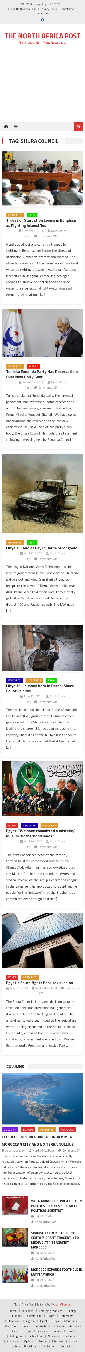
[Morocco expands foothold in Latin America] (15, 1274)
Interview (57, 1341)
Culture (57, 1331)
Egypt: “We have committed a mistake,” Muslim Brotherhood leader (40, 833)
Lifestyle (42, 1331)
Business (28, 1311)
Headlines (15, 215)
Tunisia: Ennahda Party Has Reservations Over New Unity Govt (42, 374)
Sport (70, 1331)
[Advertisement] (42, 86)
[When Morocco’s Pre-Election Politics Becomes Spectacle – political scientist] (15, 1205)
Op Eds (28, 1341)
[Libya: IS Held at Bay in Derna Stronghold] (42, 493)
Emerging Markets (50, 1311)
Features (14, 680)
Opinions (53, 1336)
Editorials (13, 1341)
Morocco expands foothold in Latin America (56, 1272)
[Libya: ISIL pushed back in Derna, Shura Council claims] (42, 648)
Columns (15, 1066)
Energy (72, 1311)
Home (13, 1311)
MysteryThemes (61, 1304)
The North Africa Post (23, 9)
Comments (66, 1316)
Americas (75, 1326)
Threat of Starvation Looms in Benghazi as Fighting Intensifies (41, 222)
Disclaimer (68, 9)
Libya (32, 215)
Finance (17, 1316)
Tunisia (33, 366)
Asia (14, 1331)
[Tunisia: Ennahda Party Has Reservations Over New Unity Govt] (42, 333)
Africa (60, 1326)
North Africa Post (46, 988)
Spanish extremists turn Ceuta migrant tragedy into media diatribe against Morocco (55, 1240)
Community (34, 1316)
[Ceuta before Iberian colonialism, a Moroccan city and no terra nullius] (42, 1098)
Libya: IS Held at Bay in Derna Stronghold (41, 548)
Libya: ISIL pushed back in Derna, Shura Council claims (40, 688)
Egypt (12, 825)
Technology (35, 1336)
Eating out (16, 1336)
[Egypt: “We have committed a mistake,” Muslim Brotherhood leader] (42, 788)
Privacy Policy (49, 9)
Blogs (50, 1316)
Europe (28, 1130)
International (43, 1326)
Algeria (30, 1321)
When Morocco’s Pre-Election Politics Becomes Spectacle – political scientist (56, 1206)
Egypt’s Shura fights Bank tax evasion (39, 983)
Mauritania (71, 1321)
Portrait (73, 1341)
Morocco (67, 1130)
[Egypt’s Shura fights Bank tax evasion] (42, 940)
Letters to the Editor (24, 1346)
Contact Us (43, 13)
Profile (42, 1341)
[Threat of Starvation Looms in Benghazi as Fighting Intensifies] (42, 178)
